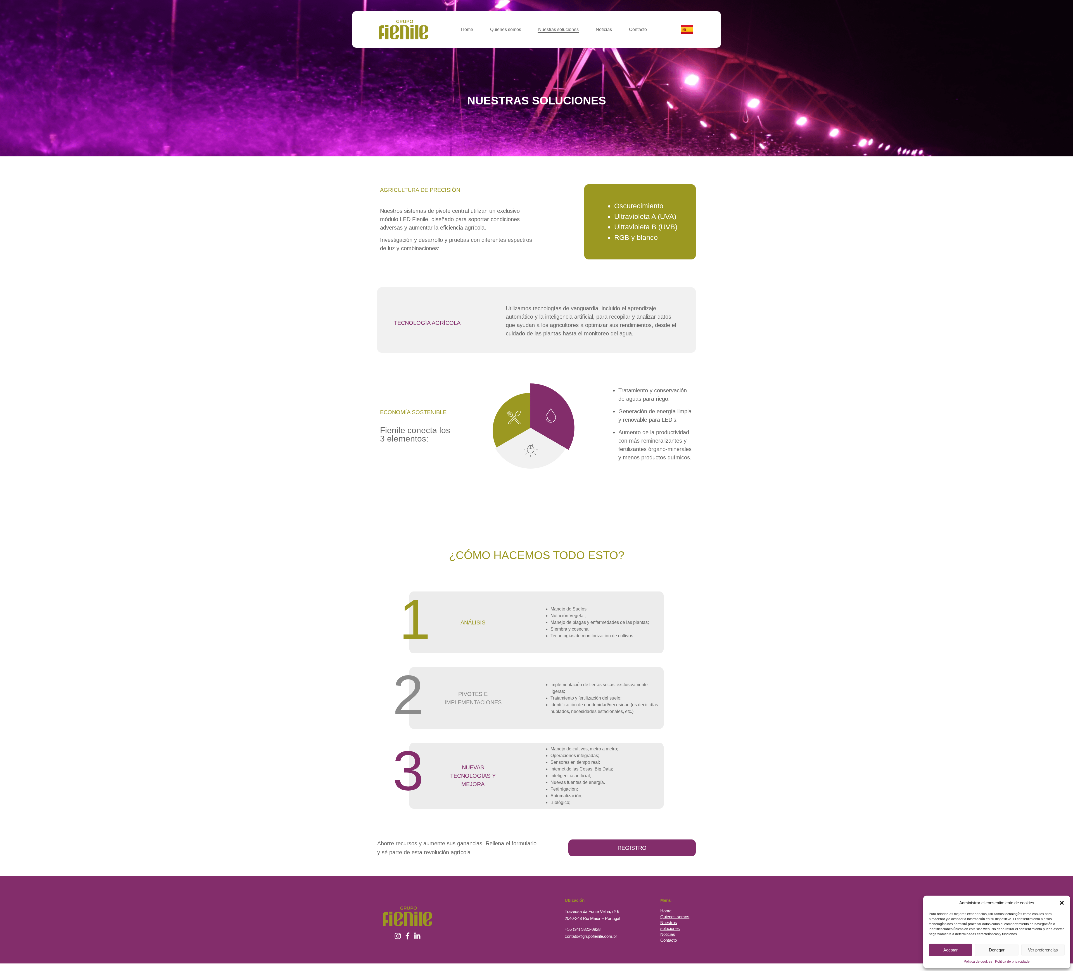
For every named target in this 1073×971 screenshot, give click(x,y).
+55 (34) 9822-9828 (582, 929)
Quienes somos (505, 29)
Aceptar (950, 950)
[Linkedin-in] (417, 936)
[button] (1062, 903)
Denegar (997, 950)
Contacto (638, 29)
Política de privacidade (1012, 961)
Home (467, 29)
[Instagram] (397, 936)
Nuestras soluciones (558, 29)
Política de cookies (978, 961)
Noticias (604, 29)
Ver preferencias (1043, 950)
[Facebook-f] (407, 936)
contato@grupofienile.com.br (591, 936)
